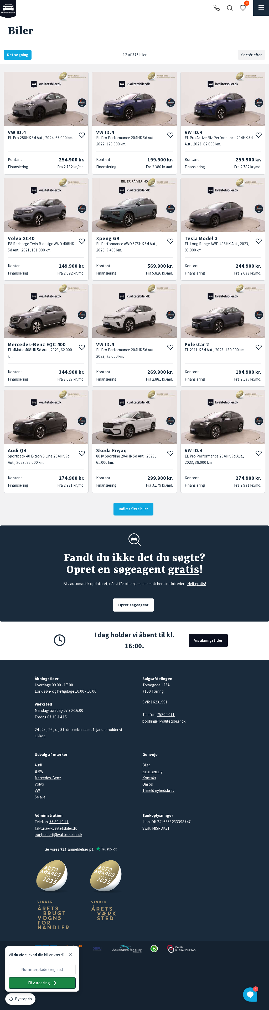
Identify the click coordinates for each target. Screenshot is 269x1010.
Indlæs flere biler (133, 508)
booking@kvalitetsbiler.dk (163, 721)
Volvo (39, 784)
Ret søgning (17, 54)
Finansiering (152, 771)
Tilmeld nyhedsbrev (158, 790)
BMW (39, 771)
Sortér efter (251, 54)
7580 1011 (166, 714)
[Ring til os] (216, 8)
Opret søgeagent (133, 604)
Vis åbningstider (208, 640)
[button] (229, 8)
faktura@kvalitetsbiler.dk (56, 828)
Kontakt (149, 777)
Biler (146, 764)
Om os (147, 784)
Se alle (40, 797)
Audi (38, 764)
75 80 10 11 (59, 821)
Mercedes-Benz (48, 777)
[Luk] (70, 955)
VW (37, 790)
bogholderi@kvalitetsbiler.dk (58, 834)
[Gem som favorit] (81, 135)
